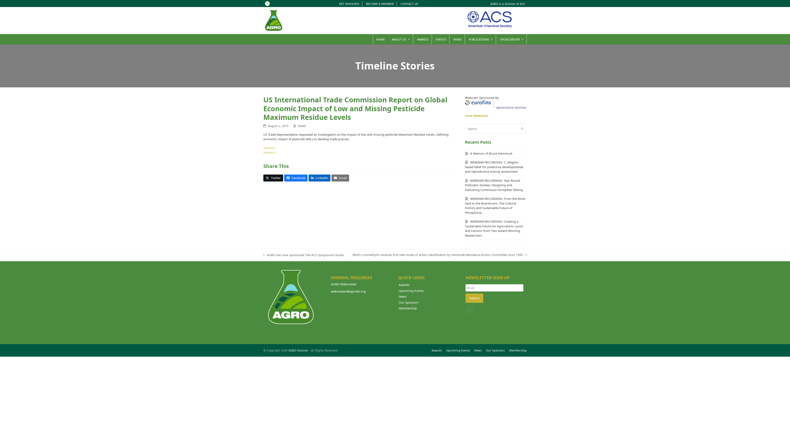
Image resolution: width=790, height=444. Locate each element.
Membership (408, 308)
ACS (522, 4)
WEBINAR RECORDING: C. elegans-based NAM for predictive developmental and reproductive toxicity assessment (494, 166)
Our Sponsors (408, 302)
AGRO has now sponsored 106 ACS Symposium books (303, 255)
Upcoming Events (411, 291)
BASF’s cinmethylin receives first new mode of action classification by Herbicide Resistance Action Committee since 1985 (438, 255)
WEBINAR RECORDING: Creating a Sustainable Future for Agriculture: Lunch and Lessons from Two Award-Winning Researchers (494, 228)
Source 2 (269, 152)
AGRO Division (298, 350)
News (403, 296)
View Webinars (476, 115)
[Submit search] (522, 129)
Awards (404, 285)
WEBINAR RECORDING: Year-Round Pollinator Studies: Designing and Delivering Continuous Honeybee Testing (494, 185)
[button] (273, 178)
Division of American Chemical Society (490, 19)
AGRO (302, 126)
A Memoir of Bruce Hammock (491, 153)
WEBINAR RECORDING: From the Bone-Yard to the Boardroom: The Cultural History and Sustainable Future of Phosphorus (495, 206)
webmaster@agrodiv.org (348, 291)
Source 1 (269, 148)
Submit (474, 298)
